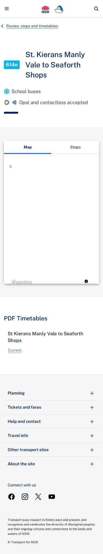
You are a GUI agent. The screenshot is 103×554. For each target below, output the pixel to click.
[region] (51, 225)
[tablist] (51, 147)
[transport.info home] (51, 8)
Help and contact (24, 421)
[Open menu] (7, 8)
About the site (21, 463)
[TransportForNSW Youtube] (52, 496)
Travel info (18, 435)
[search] (96, 8)
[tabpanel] (51, 225)
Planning (16, 393)
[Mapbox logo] (21, 282)
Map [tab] (28, 147)
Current (15, 350)
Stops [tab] (75, 147)
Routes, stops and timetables (32, 26)
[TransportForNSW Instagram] (25, 496)
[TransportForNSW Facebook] (11, 496)
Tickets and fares (24, 407)
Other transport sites (28, 449)
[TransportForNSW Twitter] (38, 496)
